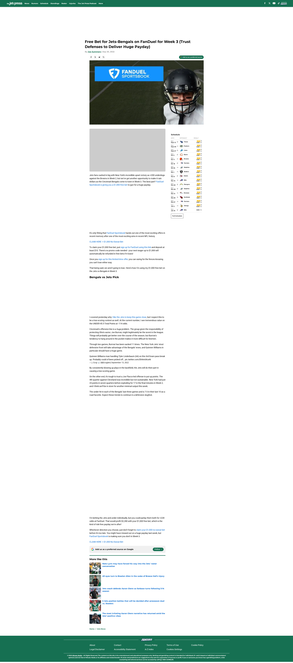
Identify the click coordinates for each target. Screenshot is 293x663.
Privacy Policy (151, 645)
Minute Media (77, 655)
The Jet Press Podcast (87, 3)
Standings (55, 3)
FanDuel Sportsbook (116, 233)
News (27, 3)
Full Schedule (177, 216)
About (92, 645)
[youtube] (274, 3)
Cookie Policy (197, 645)
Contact (117, 645)
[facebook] (264, 3)
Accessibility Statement (125, 649)
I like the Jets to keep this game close (129, 317)
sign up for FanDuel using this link (136, 247)
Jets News (101, 629)
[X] (269, 3)
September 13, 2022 (120, 362)
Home (92, 629)
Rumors (34, 3)
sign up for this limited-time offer (113, 259)
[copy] (103, 57)
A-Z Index (149, 649)
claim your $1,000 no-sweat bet (150, 530)
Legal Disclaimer (97, 649)
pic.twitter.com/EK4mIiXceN (138, 359)
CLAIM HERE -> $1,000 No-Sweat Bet (106, 241)
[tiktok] (279, 3)
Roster (64, 3)
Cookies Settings (174, 649)
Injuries (72, 3)
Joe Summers (94, 52)
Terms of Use (173, 645)
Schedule (44, 3)
